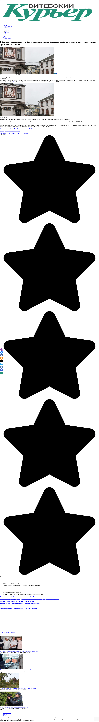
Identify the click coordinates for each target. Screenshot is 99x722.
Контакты (5, 37)
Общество (7, 32)
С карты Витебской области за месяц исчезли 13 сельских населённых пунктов (18, 688)
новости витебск (19, 133)
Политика (7, 30)
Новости (5, 25)
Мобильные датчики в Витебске (7, 632)
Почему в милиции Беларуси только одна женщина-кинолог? (14, 707)
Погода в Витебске (7, 38)
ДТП (6, 35)
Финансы (7, 28)
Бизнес (7, 33)
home (1, 133)
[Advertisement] (40, 621)
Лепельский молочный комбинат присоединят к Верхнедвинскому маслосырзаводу (19, 651)
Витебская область (11, 133)
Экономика (8, 27)
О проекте (5, 36)
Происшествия (8, 26)
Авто (6, 31)
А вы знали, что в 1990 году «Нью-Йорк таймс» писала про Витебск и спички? (19, 128)
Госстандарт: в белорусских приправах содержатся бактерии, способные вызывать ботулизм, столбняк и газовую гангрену (30, 599)
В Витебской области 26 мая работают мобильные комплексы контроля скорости (20, 603)
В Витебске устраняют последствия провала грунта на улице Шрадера (17, 601)
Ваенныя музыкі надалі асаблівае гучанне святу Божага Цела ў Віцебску (17, 596)
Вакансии (5, 714)
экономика (26, 133)
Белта (14, 81)
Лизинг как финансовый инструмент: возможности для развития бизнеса (17, 669)
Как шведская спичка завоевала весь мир (10, 131)
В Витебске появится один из (7, 605)
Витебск (4, 133)
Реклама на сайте (7, 713)
